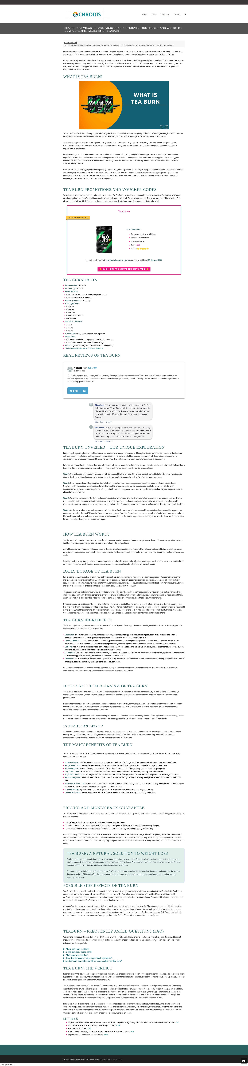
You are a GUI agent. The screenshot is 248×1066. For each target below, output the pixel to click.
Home (144, 15)
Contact (176, 15)
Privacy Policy (117, 1059)
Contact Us (95, 1059)
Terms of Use (105, 1059)
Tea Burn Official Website (91, 349)
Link (177, 1022)
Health (154, 15)
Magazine (165, 15)
